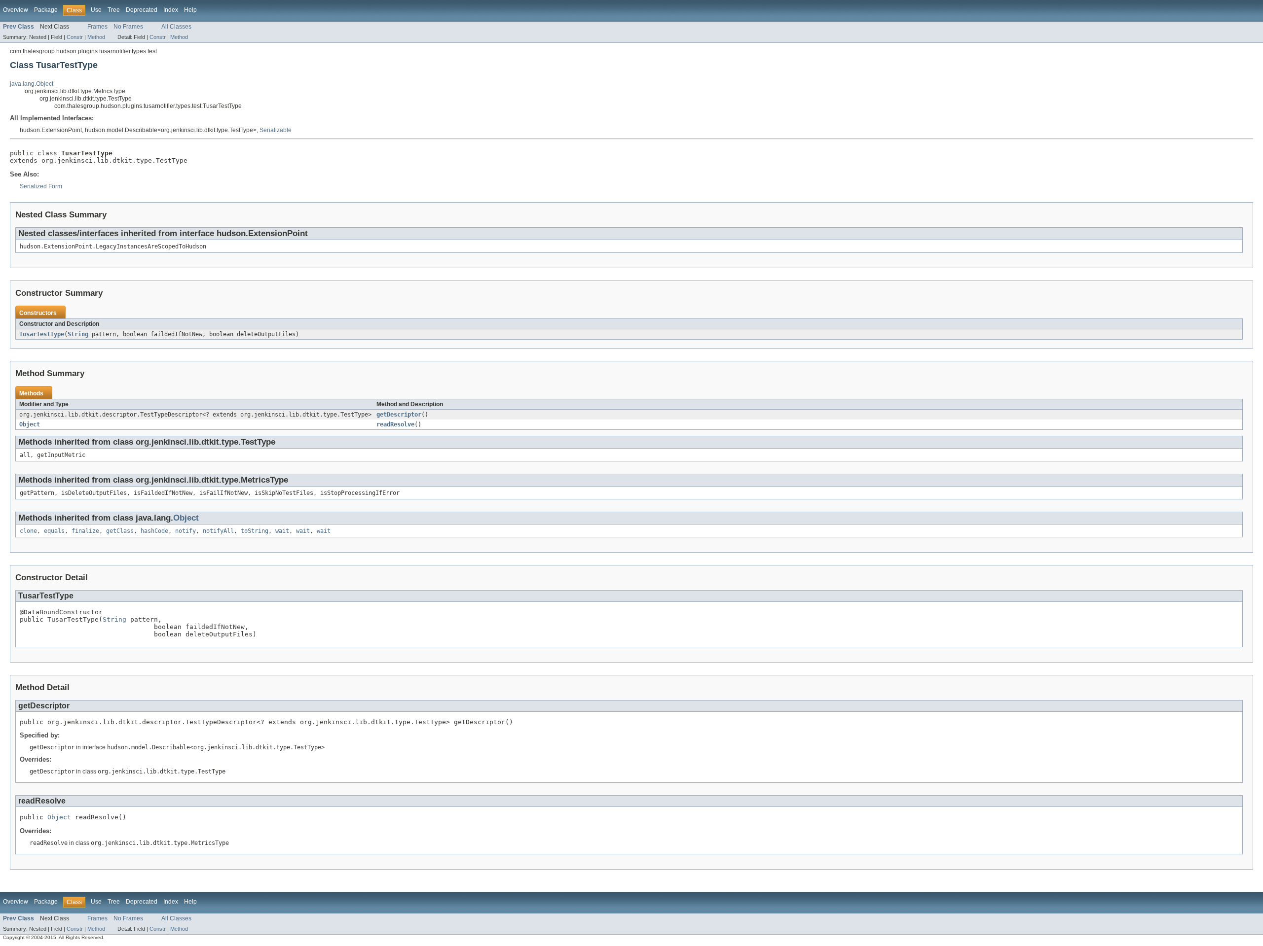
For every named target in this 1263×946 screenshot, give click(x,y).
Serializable (276, 130)
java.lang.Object (31, 83)
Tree (114, 9)
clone (28, 530)
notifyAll (218, 530)
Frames (97, 26)
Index (170, 9)
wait (282, 530)
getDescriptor (398, 414)
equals (54, 530)
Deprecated (141, 9)
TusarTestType (41, 334)
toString (254, 530)
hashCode (154, 530)
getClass (120, 530)
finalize (85, 530)
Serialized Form (41, 186)
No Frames (128, 26)
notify (185, 530)
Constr (75, 37)
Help (190, 9)
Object (29, 424)
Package (46, 9)
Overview (15, 9)
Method (96, 37)
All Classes (176, 26)
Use (96, 9)
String (78, 334)
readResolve (395, 424)
